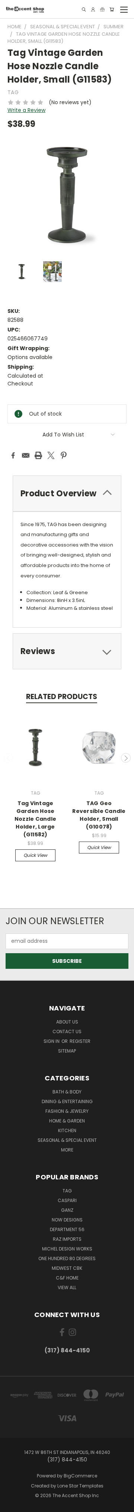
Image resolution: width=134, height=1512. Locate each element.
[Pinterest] (63, 455)
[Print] (38, 455)
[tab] (67, 493)
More (67, 1150)
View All (67, 1287)
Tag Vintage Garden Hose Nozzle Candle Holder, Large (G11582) (35, 819)
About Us (67, 1022)
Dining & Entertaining (67, 1101)
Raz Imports (67, 1239)
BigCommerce (80, 1476)
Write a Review (26, 110)
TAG (67, 1191)
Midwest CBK (67, 1268)
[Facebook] (13, 455)
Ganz (67, 1210)
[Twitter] (51, 455)
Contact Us (67, 1031)
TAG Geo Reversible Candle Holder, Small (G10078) (98, 815)
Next (126, 758)
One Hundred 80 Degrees (67, 1258)
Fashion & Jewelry (67, 1111)
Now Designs (67, 1220)
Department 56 (67, 1229)
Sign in (52, 1041)
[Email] (25, 455)
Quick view (35, 855)
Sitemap (67, 1051)
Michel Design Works (67, 1249)
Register (80, 1041)
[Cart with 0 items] (111, 9)
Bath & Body (67, 1092)
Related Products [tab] (61, 697)
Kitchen (67, 1130)
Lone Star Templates (80, 1486)
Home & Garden (67, 1121)
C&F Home (67, 1278)
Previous (8, 758)
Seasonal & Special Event (67, 1140)
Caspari (67, 1200)
